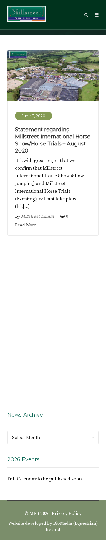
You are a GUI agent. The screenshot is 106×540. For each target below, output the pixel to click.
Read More (25, 225)
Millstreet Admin (37, 216)
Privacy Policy (67, 513)
